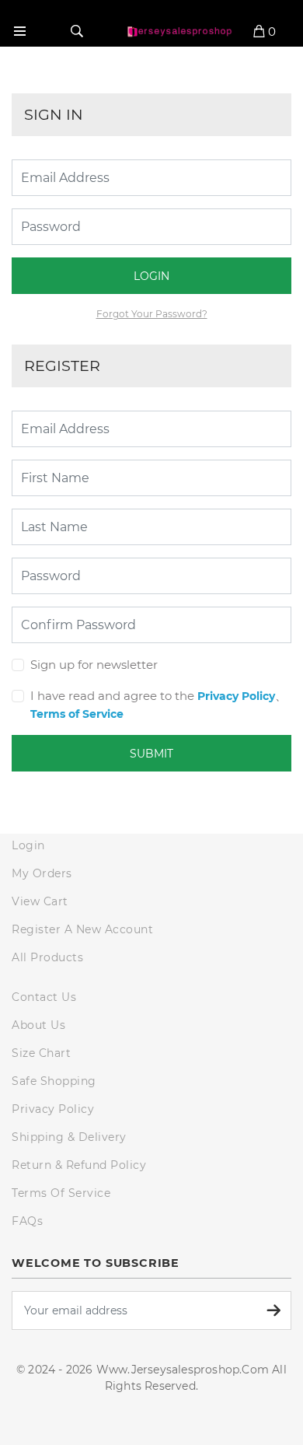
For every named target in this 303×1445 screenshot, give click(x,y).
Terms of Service (77, 714)
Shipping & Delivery (69, 1137)
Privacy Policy (236, 696)
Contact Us (44, 997)
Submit (151, 754)
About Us (38, 1025)
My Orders (42, 873)
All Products (47, 957)
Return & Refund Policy (79, 1165)
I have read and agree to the (112, 695)
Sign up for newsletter (94, 664)
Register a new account (82, 929)
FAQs (27, 1221)
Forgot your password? (151, 314)
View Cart (40, 901)
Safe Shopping (54, 1081)
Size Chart (41, 1053)
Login (151, 276)
